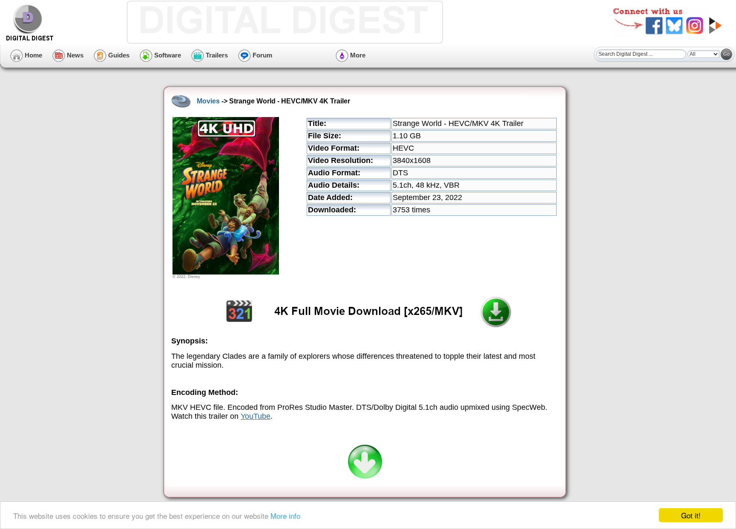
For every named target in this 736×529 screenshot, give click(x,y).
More (356, 55)
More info (285, 515)
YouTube (255, 416)
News (74, 55)
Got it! (691, 515)
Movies (208, 101)
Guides (117, 55)
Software (166, 55)
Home (32, 55)
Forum (261, 55)
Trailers (216, 55)
